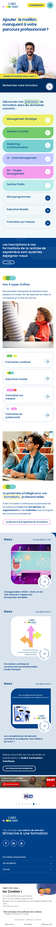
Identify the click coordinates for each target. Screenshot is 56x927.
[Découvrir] (28, 782)
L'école (6, 869)
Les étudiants (9, 863)
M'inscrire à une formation (25, 833)
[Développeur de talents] (10, 819)
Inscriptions (36, 5)
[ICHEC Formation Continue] (13, 5)
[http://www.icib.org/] (28, 797)
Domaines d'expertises (14, 857)
